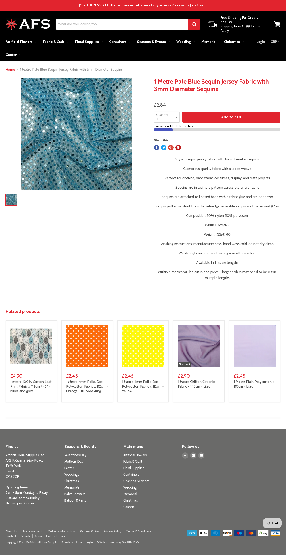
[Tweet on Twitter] (163, 147)
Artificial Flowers (20, 42)
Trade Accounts (33, 531)
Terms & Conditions (139, 531)
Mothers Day (73, 462)
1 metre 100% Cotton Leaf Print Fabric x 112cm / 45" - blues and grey (31, 386)
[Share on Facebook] (156, 147)
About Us (12, 531)
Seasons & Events (152, 42)
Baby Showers (74, 494)
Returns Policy (89, 531)
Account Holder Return (50, 536)
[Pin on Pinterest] (178, 147)
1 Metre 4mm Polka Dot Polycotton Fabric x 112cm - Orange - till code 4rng (87, 386)
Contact (11, 536)
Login (260, 42)
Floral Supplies (87, 42)
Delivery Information (61, 531)
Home (10, 70)
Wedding (184, 42)
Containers (118, 42)
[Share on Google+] (171, 147)
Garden (12, 55)
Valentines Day (75, 455)
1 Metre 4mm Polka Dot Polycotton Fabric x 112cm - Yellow (143, 386)
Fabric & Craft (54, 42)
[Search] (194, 24)
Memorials (72, 487)
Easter (69, 468)
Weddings (71, 475)
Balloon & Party (75, 500)
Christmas (232, 42)
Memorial (208, 42)
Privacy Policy (112, 531)
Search (25, 536)
